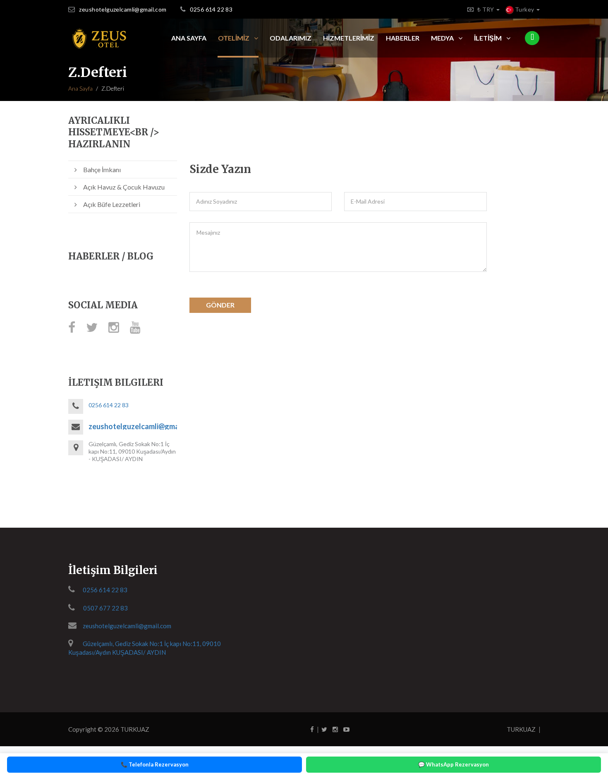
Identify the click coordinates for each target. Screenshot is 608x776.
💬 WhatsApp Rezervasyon (453, 764)
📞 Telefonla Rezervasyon (155, 764)
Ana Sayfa (80, 88)
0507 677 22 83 (105, 608)
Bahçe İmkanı (102, 169)
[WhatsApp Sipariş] (532, 38)
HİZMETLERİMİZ (348, 38)
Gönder (220, 305)
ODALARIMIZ (290, 38)
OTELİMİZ (234, 38)
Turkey (525, 9)
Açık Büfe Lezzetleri (111, 204)
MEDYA (443, 38)
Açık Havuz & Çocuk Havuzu (124, 187)
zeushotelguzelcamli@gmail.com (122, 9)
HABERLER (402, 38)
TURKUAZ (134, 729)
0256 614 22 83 (211, 9)
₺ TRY (486, 9)
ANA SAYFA (188, 38)
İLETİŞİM (488, 38)
